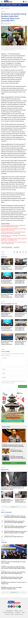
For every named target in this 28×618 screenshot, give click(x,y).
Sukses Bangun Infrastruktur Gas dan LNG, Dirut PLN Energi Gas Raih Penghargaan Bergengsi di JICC (14, 522)
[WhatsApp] (17, 606)
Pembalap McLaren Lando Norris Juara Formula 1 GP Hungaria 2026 (13, 583)
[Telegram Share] (23, 252)
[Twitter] (11, 606)
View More (13, 463)
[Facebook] (9, 606)
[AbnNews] (7, 1)
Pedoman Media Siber (8, 612)
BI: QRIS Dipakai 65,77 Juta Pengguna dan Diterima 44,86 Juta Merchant (13, 236)
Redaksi (16, 610)
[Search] (26, 2)
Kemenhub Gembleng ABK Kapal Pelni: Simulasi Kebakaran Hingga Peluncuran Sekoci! (18, 457)
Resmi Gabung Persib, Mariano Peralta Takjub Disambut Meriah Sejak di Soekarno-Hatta (12, 578)
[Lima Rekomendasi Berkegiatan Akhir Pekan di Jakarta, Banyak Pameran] (7, 494)
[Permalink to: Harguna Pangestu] (2, 23)
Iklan (21, 610)
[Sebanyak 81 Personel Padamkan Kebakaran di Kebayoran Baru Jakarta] (14, 479)
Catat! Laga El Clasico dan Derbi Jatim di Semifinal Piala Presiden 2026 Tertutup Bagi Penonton (13, 572)
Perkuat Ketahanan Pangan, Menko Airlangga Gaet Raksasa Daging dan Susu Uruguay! (13, 226)
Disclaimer (17, 612)
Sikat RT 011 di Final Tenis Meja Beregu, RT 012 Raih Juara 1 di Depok (13, 562)
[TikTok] (19, 606)
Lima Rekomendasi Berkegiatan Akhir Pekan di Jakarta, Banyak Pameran (7, 501)
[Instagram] (14, 606)
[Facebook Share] (14, 252)
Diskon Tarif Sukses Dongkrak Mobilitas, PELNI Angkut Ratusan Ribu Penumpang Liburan (15, 527)
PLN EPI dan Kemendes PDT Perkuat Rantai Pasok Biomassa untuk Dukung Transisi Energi (13, 232)
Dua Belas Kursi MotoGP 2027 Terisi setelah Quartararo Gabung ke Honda (11, 588)
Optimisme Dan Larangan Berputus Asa (13, 536)
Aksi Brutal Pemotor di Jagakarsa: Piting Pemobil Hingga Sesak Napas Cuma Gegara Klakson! (20, 501)
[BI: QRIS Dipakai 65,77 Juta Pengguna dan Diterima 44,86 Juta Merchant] (21, 275)
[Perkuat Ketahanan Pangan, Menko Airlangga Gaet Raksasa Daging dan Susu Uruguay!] (7, 261)
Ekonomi (3, 11)
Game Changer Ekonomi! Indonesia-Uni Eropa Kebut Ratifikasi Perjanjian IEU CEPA (13, 229)
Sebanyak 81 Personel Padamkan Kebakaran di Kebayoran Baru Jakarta (12, 488)
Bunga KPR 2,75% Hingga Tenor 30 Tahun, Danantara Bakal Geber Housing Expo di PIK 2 (14, 239)
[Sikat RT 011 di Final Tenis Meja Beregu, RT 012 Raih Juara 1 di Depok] (14, 551)
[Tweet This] (17, 252)
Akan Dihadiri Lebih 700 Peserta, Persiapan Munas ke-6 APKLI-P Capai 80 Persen (14, 242)
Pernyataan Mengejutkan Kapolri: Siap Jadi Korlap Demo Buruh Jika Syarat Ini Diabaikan (13, 445)
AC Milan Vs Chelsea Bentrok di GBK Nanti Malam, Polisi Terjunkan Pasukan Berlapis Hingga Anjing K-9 (13, 567)
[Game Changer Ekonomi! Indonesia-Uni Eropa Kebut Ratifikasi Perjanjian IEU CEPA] (21, 261)
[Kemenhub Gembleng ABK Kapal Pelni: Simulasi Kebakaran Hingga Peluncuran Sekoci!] (5, 457)
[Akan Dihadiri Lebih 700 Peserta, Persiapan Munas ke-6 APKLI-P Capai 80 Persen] (21, 289)
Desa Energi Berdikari (7, 247)
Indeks (23, 612)
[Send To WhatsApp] (26, 252)
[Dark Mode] (24, 2)
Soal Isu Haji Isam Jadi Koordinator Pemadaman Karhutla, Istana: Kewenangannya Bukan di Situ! (17, 451)
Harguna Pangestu (7, 23)
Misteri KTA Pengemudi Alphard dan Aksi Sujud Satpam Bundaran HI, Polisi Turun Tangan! (15, 532)
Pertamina (16, 247)
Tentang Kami (9, 610)
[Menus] (2, 1)
